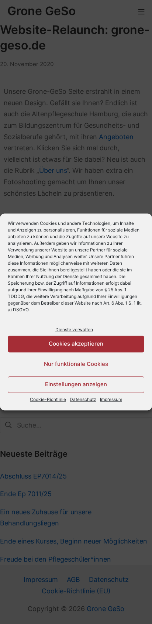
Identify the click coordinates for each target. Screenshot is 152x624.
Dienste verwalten (74, 329)
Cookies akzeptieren (76, 343)
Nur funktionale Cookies (76, 364)
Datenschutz (83, 399)
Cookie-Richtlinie (48, 399)
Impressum (111, 399)
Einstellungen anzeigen (76, 384)
